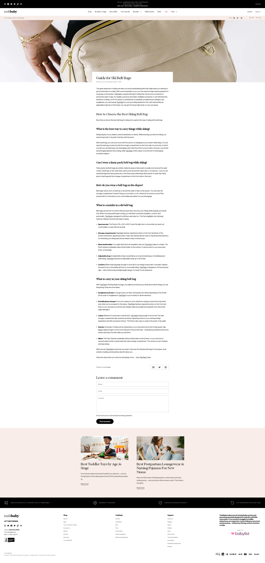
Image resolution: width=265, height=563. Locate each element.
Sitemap (169, 546)
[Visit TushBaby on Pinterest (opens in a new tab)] (21, 525)
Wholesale (66, 537)
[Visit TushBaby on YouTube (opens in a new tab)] (11, 4)
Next (257, 17)
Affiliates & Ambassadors (121, 537)
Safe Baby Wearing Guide (174, 543)
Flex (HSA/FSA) (67, 540)
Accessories (66, 528)
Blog (116, 525)
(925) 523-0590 (14, 530)
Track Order (258, 4)
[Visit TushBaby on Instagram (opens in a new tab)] (5, 4)
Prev (253, 17)
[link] (113, 11)
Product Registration (120, 534)
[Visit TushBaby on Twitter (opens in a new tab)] (14, 4)
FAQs (168, 531)
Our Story (117, 518)
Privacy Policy (171, 534)
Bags (64, 522)
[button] (90, 11)
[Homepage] (12, 11)
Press (116, 528)
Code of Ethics (119, 531)
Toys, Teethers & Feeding (69, 525)
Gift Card (65, 534)
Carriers (65, 518)
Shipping (169, 522)
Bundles (65, 531)
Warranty (169, 528)
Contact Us (170, 518)
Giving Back (118, 522)
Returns (169, 525)
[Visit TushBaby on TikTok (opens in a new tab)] (18, 4)
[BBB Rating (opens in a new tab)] (9, 540)
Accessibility (170, 540)
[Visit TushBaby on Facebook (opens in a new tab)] (8, 4)
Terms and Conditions (172, 537)
